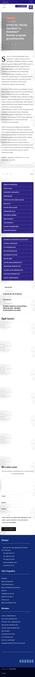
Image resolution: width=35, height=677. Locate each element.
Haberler (11, 18)
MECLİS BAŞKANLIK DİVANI (10, 587)
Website (3, 509)
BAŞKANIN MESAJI (10, 230)
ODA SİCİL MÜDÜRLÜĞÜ (12, 274)
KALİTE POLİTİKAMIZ (11, 226)
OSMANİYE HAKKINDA (11, 192)
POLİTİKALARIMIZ (10, 215)
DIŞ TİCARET (8, 258)
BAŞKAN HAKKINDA (10, 184)
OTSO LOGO (8, 188)
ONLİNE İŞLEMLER (22, 6)
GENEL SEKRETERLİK (11, 278)
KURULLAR (5, 600)
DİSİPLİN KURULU (7, 596)
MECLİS (4, 590)
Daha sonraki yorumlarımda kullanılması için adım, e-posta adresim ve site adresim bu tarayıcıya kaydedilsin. (16, 520)
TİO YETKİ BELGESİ (10, 251)
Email (3, 502)
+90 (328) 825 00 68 (8, 559)
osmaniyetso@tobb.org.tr (10, 562)
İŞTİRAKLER (8, 196)
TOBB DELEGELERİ (7, 593)
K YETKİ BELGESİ (10, 247)
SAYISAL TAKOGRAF (11, 243)
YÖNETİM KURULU (7, 584)
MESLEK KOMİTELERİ (8, 603)
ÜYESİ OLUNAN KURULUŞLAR (14, 200)
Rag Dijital (13, 669)
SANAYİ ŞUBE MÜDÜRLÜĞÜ (13, 262)
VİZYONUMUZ (8, 223)
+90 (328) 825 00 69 (8, 556)
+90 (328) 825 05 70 (8, 565)
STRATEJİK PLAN (9, 211)
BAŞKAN (4, 578)
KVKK (3, 673)
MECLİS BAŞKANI (7, 581)
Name (3, 496)
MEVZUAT (7, 203)
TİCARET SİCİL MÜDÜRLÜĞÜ (13, 270)
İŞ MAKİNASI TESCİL (11, 255)
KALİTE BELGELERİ (10, 207)
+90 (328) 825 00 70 (8, 553)
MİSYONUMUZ (8, 219)
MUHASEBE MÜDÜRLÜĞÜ (12, 266)
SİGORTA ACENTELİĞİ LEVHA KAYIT (16, 239)
